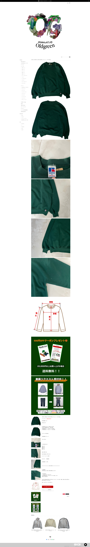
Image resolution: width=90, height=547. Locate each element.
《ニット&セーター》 (23, 78)
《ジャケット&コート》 (24, 81)
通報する (68, 496)
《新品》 (22, 103)
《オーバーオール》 (23, 106)
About (22, 115)
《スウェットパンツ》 (24, 99)
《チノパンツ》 (23, 90)
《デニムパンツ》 (23, 88)
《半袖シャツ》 (23, 69)
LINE (22, 128)
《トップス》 (22, 66)
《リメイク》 (22, 64)
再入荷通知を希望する (47, 486)
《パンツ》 (22, 85)
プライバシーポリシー (24, 118)
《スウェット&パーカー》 (24, 75)
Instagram (22, 126)
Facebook (22, 123)
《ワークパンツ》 (23, 93)
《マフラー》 (22, 108)
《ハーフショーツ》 (23, 96)
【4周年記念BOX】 (23, 111)
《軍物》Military (23, 105)
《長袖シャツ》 (23, 72)
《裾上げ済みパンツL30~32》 (24, 87)
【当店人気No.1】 (23, 61)
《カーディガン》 (23, 83)
